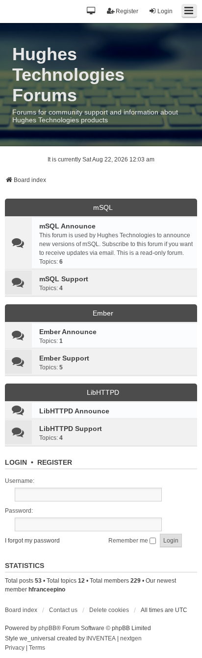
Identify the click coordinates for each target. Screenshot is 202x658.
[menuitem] (15, 648)
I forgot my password (32, 540)
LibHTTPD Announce (74, 411)
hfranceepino (46, 589)
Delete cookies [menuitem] (109, 610)
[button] (91, 11)
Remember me (129, 540)
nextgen (131, 638)
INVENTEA (101, 638)
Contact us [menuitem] (63, 610)
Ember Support (64, 358)
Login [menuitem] (165, 11)
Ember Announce (68, 332)
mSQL (103, 207)
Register (54, 462)
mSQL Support (63, 279)
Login (16, 462)
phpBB (47, 628)
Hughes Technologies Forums (68, 74)
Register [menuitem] (127, 11)
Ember (103, 313)
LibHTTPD (103, 392)
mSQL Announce (67, 226)
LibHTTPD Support (70, 428)
